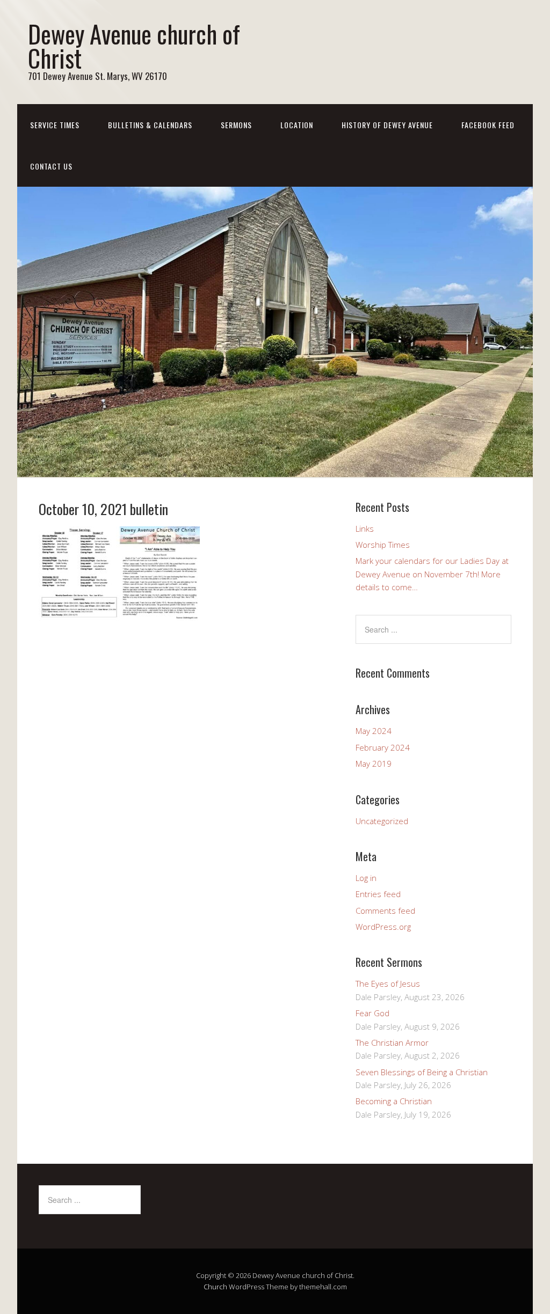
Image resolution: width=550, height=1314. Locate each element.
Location (296, 124)
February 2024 (383, 747)
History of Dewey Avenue (387, 124)
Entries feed (378, 894)
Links (365, 528)
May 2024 (374, 730)
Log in (366, 877)
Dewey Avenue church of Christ (134, 46)
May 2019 (374, 763)
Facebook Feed (488, 124)
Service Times (54, 124)
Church (215, 1286)
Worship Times (383, 544)
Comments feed (385, 910)
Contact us (51, 166)
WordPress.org (383, 926)
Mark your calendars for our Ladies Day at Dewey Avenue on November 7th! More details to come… (432, 573)
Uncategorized (382, 821)
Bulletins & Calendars (150, 124)
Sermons (236, 124)
